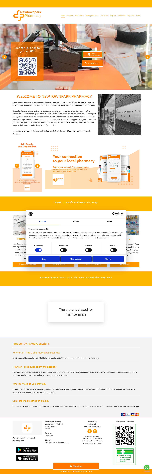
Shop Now (113, 15)
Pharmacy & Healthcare (92, 15)
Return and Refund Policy (92, 426)
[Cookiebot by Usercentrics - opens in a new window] (114, 214)
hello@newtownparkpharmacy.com (56, 442)
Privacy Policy (92, 422)
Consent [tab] (42, 222)
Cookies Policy (92, 424)
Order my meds (104, 15)
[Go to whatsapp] (146, 467)
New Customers (79, 15)
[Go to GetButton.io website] (146, 471)
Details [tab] (76, 221)
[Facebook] (89, 431)
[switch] (63, 250)
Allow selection (76, 259)
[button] (92, 54)
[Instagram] (95, 431)
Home (63, 15)
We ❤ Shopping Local (67, 472)
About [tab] (109, 221)
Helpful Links (131, 15)
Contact (138, 15)
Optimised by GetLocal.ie (83, 472)
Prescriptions (70, 15)
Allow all (108, 259)
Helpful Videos (122, 15)
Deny (44, 259)
